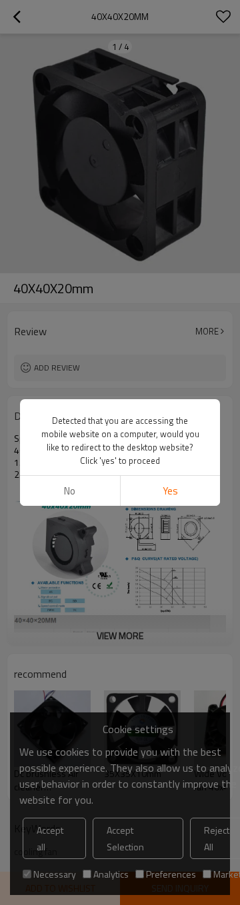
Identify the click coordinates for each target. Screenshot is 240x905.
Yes (170, 490)
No (69, 490)
